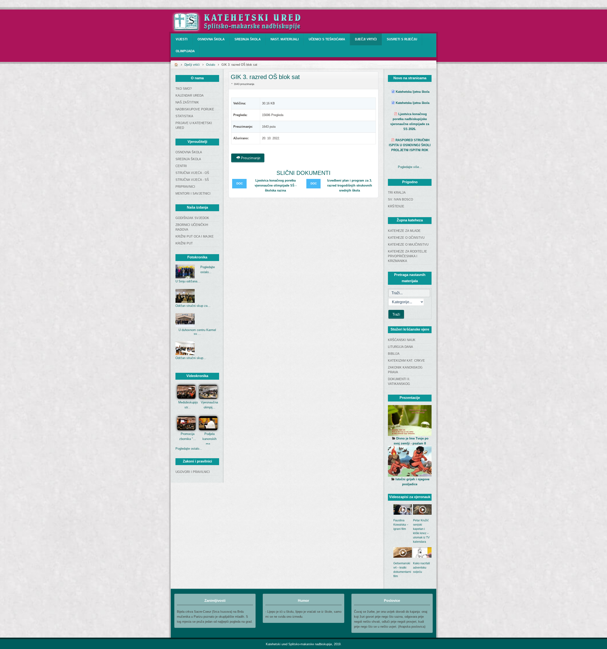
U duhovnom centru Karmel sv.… (197, 332)
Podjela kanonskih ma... (209, 439)
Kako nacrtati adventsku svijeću (421, 568)
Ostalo (210, 64)
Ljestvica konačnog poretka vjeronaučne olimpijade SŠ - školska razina (275, 185)
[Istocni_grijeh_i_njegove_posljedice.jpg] (410, 461)
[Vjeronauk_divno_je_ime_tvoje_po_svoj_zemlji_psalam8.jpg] (410, 420)
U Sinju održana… (187, 281)
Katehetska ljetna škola (412, 91)
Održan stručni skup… (190, 358)
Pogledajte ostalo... (188, 448)
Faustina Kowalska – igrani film (400, 525)
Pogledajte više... (410, 167)
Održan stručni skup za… (193, 306)
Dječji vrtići (192, 64)
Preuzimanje (250, 158)
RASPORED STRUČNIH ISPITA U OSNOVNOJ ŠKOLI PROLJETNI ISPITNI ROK (410, 145)
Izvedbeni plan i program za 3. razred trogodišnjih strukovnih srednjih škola (349, 185)
